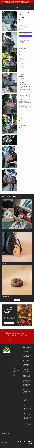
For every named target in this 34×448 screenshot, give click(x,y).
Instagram (14, 368)
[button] (3, 6)
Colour (20, 21)
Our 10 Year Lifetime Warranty (16, 371)
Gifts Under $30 (5, 296)
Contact (14, 375)
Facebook (14, 366)
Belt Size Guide (15, 362)
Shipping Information (16, 356)
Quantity (20, 25)
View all (17, 299)
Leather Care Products (6, 230)
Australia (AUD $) (5, 444)
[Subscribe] (24, 341)
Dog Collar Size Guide (16, 364)
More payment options (26, 38)
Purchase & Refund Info (16, 358)
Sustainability (15, 360)
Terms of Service (15, 373)
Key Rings (4, 263)
